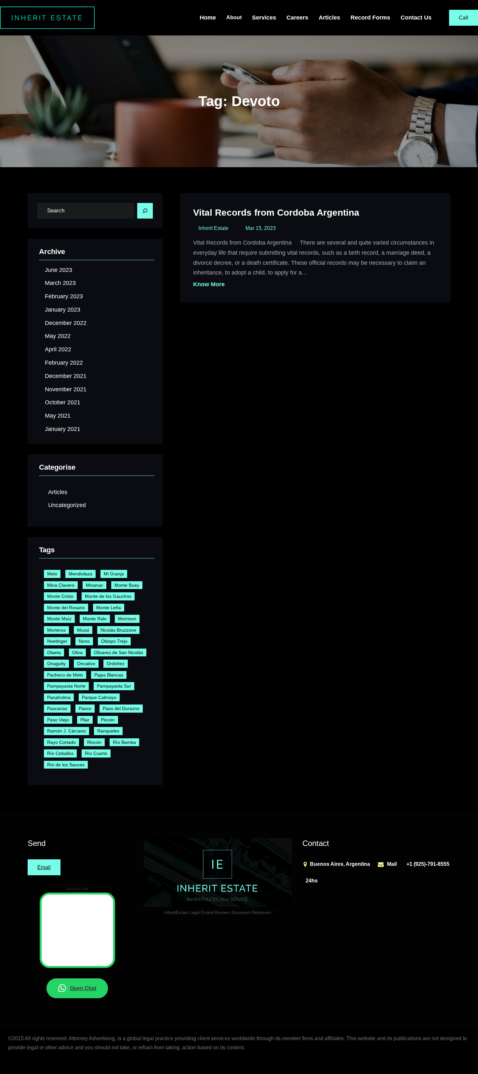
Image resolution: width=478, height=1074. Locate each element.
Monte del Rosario (66, 607)
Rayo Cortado (61, 742)
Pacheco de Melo (65, 675)
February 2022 (64, 362)
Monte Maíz (59, 618)
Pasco (85, 708)
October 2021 (62, 402)
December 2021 (65, 376)
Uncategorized (67, 505)
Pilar (84, 719)
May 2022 (58, 336)
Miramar (94, 585)
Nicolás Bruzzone (118, 630)
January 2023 (62, 309)
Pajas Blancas (108, 675)
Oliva (77, 652)
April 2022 (58, 349)
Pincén (108, 719)
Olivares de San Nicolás (118, 652)
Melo (52, 573)
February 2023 (64, 296)
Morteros (56, 630)
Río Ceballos (60, 753)
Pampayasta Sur (114, 686)
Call (463, 17)
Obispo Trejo (114, 641)
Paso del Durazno (121, 708)
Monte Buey (126, 585)
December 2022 (65, 323)
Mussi (83, 630)
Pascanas (57, 708)
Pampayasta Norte (66, 686)
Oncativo (86, 663)
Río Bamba (124, 742)
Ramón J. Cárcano (66, 730)
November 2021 (65, 389)
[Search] (145, 211)
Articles (57, 492)
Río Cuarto (96, 753)
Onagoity (56, 663)
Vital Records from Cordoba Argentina (276, 213)
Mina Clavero (60, 585)
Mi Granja (114, 573)
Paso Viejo (58, 719)
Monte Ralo (95, 618)
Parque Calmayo (99, 697)
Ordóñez (116, 663)
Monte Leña (108, 607)
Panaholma (59, 697)
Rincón (94, 742)
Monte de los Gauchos (108, 596)
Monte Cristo (60, 596)
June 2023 (58, 270)
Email (44, 867)
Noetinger (57, 641)
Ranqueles (108, 730)
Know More (209, 284)
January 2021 (62, 429)
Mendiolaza (80, 573)
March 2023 (60, 283)
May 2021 (58, 415)
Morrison (127, 618)
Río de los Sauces (66, 764)
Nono (84, 641)
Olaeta (54, 652)
